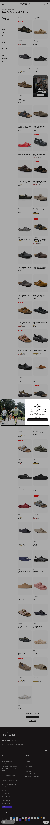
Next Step (38, 420)
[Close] (48, 400)
